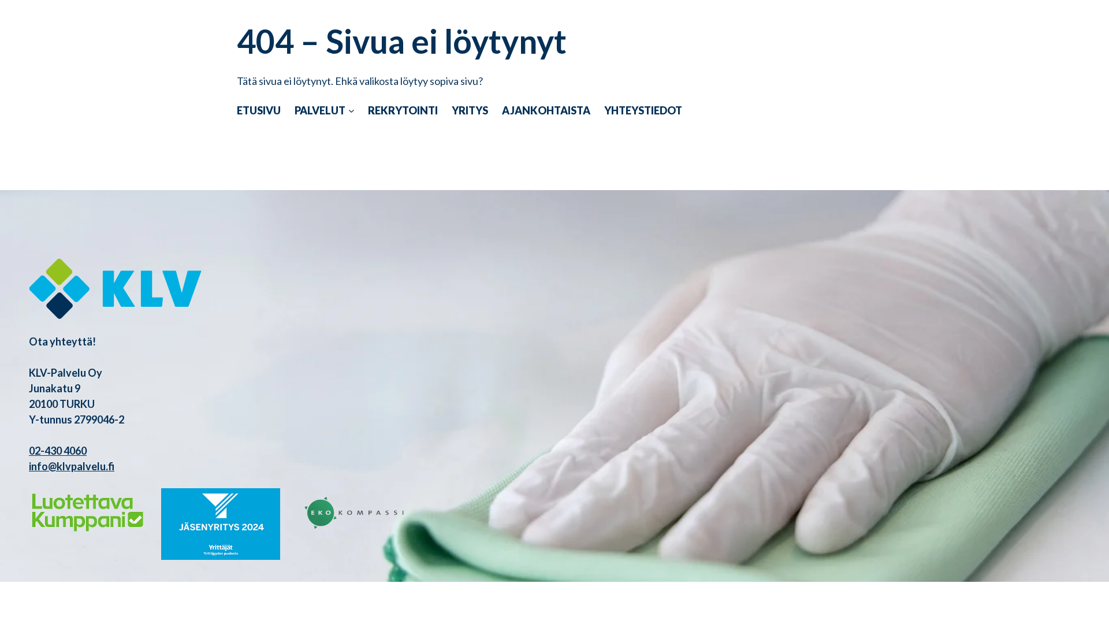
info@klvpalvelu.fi (71, 466)
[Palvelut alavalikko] (351, 110)
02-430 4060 (58, 450)
